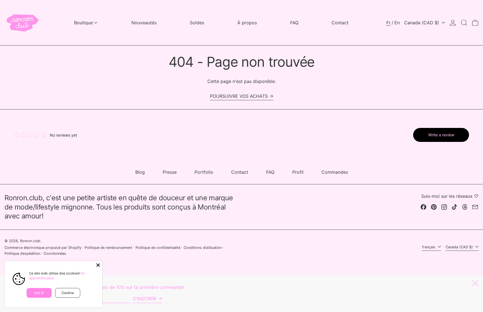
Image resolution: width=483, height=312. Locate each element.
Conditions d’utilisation (203, 248)
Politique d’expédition (22, 253)
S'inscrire (145, 298)
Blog (140, 172)
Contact (239, 172)
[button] (464, 22)
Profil (298, 172)
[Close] (98, 265)
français (429, 247)
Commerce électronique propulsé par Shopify (42, 248)
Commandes (334, 172)
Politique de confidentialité (158, 248)
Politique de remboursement (108, 248)
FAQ (270, 172)
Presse (170, 172)
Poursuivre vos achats (239, 96)
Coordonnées (55, 253)
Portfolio (204, 172)
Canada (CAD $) (422, 22)
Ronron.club (30, 241)
